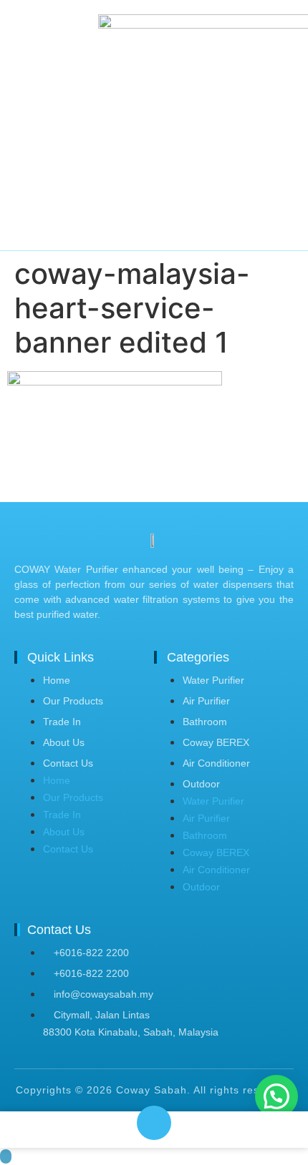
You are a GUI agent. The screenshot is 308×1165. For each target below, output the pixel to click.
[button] (276, 1096)
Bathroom (205, 721)
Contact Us (68, 763)
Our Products (73, 701)
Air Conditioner (216, 763)
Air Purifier (206, 701)
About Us (64, 742)
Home (56, 680)
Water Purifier (213, 680)
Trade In (62, 721)
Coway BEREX (216, 742)
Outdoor (201, 784)
